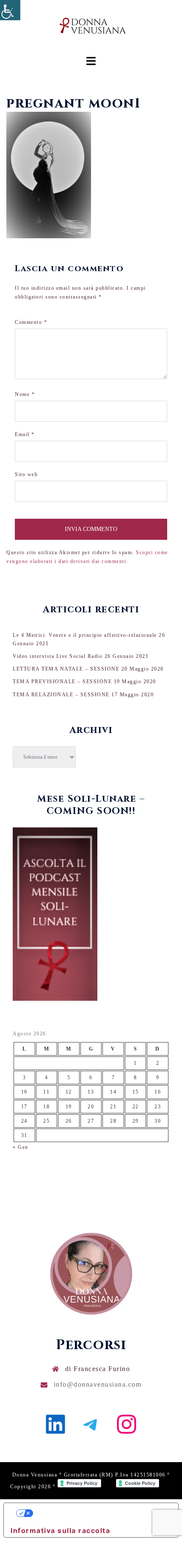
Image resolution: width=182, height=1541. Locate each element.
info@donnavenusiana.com (98, 1384)
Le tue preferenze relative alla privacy (99, 1513)
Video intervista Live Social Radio (57, 656)
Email (25, 434)
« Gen (20, 1147)
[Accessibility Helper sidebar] (10, 10)
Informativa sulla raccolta (60, 1530)
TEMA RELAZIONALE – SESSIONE (61, 695)
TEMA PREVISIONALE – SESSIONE (62, 681)
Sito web (26, 474)
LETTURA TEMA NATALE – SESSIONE (66, 669)
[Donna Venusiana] (91, 28)
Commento (31, 322)
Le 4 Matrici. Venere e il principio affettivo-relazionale (85, 635)
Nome (25, 394)
